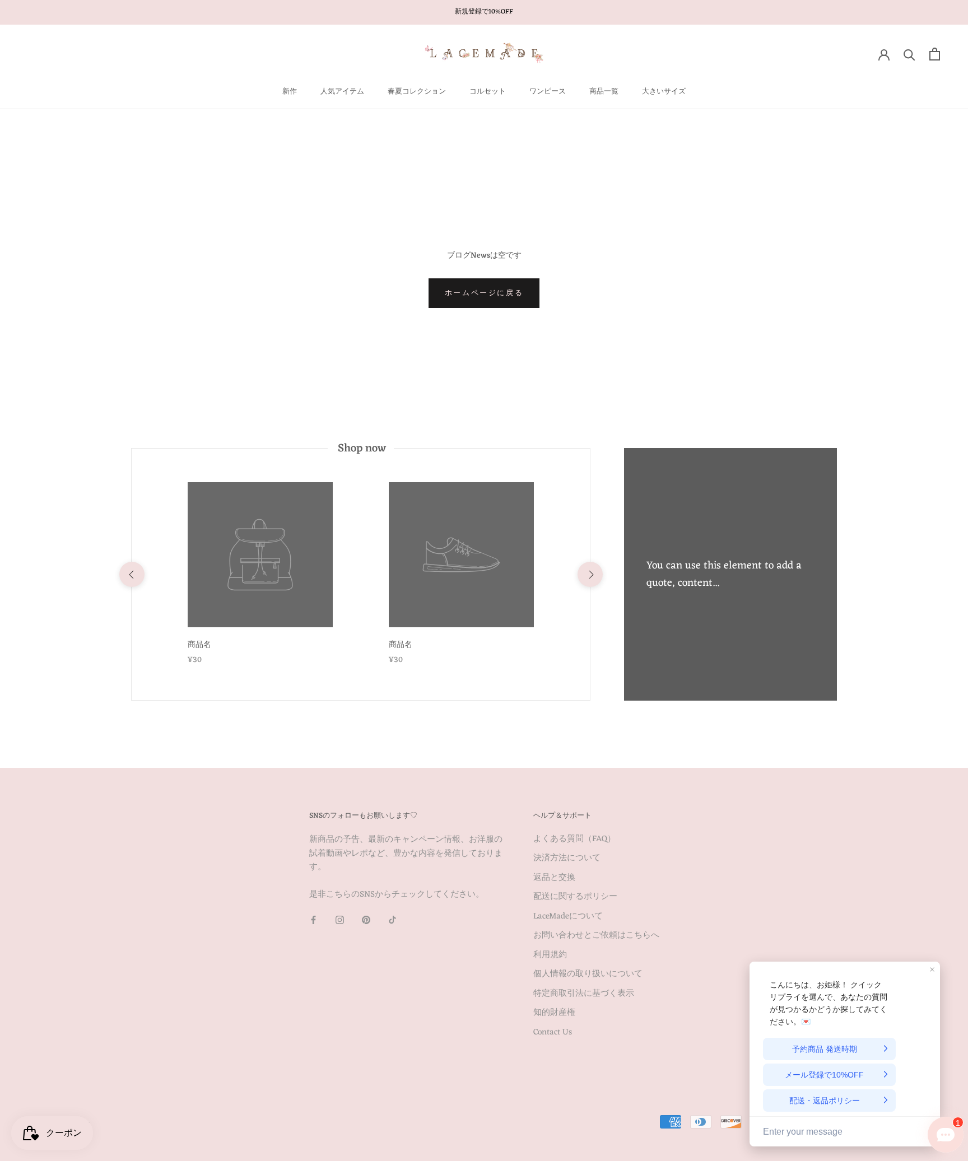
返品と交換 (554, 878)
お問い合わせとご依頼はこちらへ (596, 936)
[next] (589, 574)
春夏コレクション (417, 91)
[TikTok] (392, 920)
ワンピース (547, 91)
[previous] (131, 574)
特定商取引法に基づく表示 (583, 994)
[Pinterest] (366, 920)
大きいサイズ (664, 91)
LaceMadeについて (568, 917)
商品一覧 (603, 91)
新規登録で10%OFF (484, 12)
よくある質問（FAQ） (574, 839)
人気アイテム (342, 91)
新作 (289, 91)
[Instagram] (340, 920)
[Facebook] (313, 920)
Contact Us (552, 1033)
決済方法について (567, 858)
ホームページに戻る (484, 293)
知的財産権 (554, 1013)
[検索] (909, 54)
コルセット (487, 91)
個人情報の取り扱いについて (588, 974)
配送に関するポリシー (575, 897)
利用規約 (550, 955)
